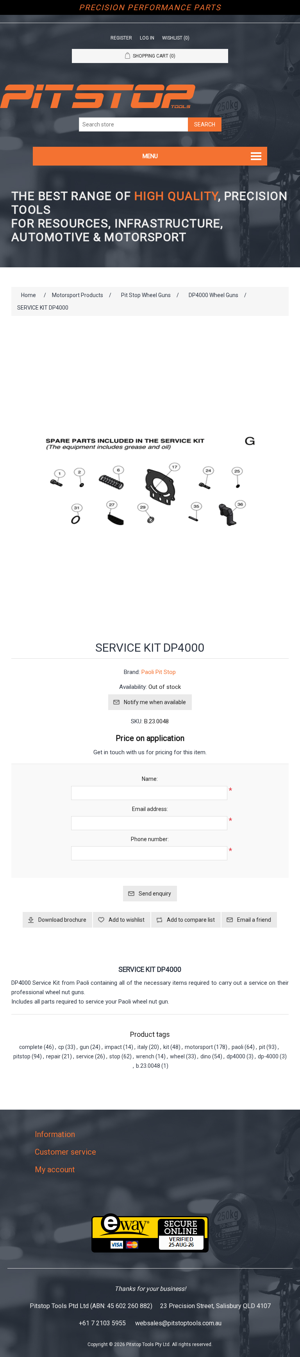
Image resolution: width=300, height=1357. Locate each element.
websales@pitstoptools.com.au (178, 1323)
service (85, 1056)
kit (166, 1047)
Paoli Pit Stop (158, 672)
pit (262, 1047)
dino (205, 1056)
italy (143, 1047)
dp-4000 (268, 1056)
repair (53, 1056)
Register (121, 38)
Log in (147, 38)
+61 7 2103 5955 (102, 1323)
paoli (237, 1047)
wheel (177, 1056)
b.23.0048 (148, 1066)
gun (84, 1047)
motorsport (199, 1047)
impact (113, 1047)
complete (31, 1047)
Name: (150, 779)
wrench (145, 1056)
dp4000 (236, 1056)
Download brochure (62, 920)
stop (114, 1056)
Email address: (150, 809)
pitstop (21, 1056)
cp (61, 1047)
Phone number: (150, 839)
